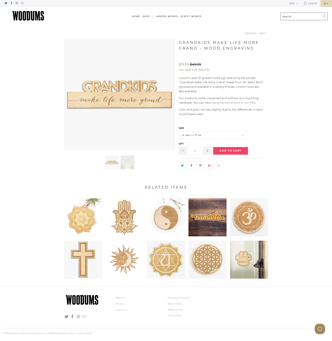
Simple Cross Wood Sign (83, 260)
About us (120, 297)
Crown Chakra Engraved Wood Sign (249, 217)
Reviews (120, 303)
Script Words (191, 16)
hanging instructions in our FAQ (233, 102)
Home (136, 16)
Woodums (15, 333)
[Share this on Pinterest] (200, 166)
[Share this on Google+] (209, 166)
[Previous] (70, 94)
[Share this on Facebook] (191, 166)
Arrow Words (167, 16)
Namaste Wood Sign (207, 217)
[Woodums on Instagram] (16, 3)
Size (181, 128)
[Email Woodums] (22, 3)
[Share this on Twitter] (182, 166)
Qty (181, 143)
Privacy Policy (175, 315)
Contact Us (121, 309)
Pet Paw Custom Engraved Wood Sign (249, 260)
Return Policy (175, 303)
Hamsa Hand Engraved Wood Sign (124, 217)
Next (262, 33)
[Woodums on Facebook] (11, 3)
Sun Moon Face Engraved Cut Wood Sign (124, 260)
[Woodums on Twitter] (5, 3)
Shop (146, 16)
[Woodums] (28, 16)
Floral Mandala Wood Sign (83, 217)
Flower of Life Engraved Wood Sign (207, 260)
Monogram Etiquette (178, 297)
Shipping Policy (175, 309)
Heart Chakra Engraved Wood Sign (166, 260)
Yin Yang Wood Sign (166, 217)
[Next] (169, 94)
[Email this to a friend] (218, 166)
